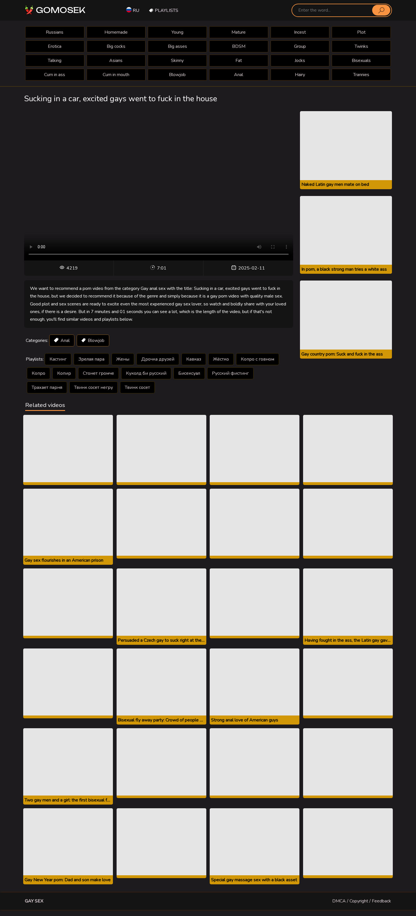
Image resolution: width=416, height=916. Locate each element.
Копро (38, 373)
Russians (54, 32)
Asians (116, 60)
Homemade (116, 32)
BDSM (238, 46)
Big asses (177, 46)
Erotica (54, 46)
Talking (54, 60)
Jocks (300, 60)
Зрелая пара (91, 359)
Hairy (300, 75)
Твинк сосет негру (93, 387)
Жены (122, 359)
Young (177, 32)
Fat (238, 60)
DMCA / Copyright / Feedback (361, 901)
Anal (238, 75)
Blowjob (177, 75)
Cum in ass (54, 75)
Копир (64, 373)
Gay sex (34, 901)
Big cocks (116, 46)
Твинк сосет (137, 387)
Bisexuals (361, 60)
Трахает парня (47, 387)
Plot (361, 32)
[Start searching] (381, 10)
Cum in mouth (116, 75)
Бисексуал (189, 373)
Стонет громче (98, 373)
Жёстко (221, 359)
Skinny (177, 60)
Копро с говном (257, 359)
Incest (300, 32)
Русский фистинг (230, 373)
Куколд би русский (146, 373)
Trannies (361, 75)
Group (300, 46)
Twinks (361, 46)
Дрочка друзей (157, 359)
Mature (238, 32)
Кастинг (58, 359)
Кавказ (193, 359)
